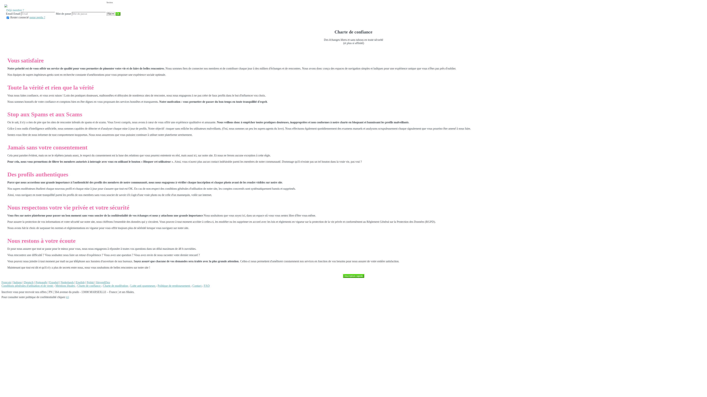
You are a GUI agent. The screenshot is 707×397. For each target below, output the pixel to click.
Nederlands (67, 282)
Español (54, 282)
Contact (197, 285)
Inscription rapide (353, 276)
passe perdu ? (37, 17)
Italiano (17, 282)
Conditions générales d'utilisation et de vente (27, 285)
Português (41, 282)
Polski (90, 282)
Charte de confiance (89, 285)
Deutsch (29, 282)
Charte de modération (116, 285)
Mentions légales (65, 285)
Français (6, 282)
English (80, 282)
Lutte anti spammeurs (143, 285)
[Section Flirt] (111, 13)
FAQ (207, 285)
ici (67, 297)
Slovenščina (103, 282)
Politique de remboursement (174, 285)
